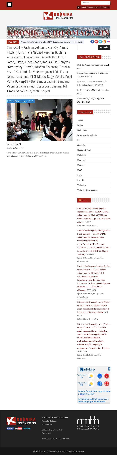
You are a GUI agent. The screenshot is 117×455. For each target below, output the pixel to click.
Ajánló (80, 120)
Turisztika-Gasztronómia (87, 190)
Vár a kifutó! (14, 144)
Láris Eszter (60, 72)
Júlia (10, 148)
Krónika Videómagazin (37, 72)
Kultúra (80, 170)
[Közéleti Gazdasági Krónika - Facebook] (10, 429)
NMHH (85, 200)
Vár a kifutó (23, 91)
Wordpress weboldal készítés (73, 451)
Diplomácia (82, 130)
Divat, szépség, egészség (24, 101)
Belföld (10, 101)
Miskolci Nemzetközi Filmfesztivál (91, 65)
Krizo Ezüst (14, 72)
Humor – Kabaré (84, 150)
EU (78, 140)
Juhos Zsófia (32, 62)
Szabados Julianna (49, 86)
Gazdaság (81, 145)
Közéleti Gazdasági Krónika (52, 67)
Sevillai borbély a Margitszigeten (82, 42)
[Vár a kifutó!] (39, 120)
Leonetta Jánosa (17, 77)
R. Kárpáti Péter (25, 82)
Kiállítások (81, 155)
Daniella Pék (49, 57)
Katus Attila (50, 62)
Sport (79, 175)
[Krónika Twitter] (27, 429)
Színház (80, 180)
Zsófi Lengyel (41, 91)
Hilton (19, 62)
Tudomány (81, 185)
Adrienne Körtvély (46, 48)
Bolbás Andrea (30, 57)
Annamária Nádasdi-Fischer (36, 52)
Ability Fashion (24, 48)
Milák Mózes (38, 77)
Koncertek (81, 160)
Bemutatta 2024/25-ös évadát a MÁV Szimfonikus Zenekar (41, 42)
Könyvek (81, 165)
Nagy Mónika (55, 77)
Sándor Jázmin (47, 82)
